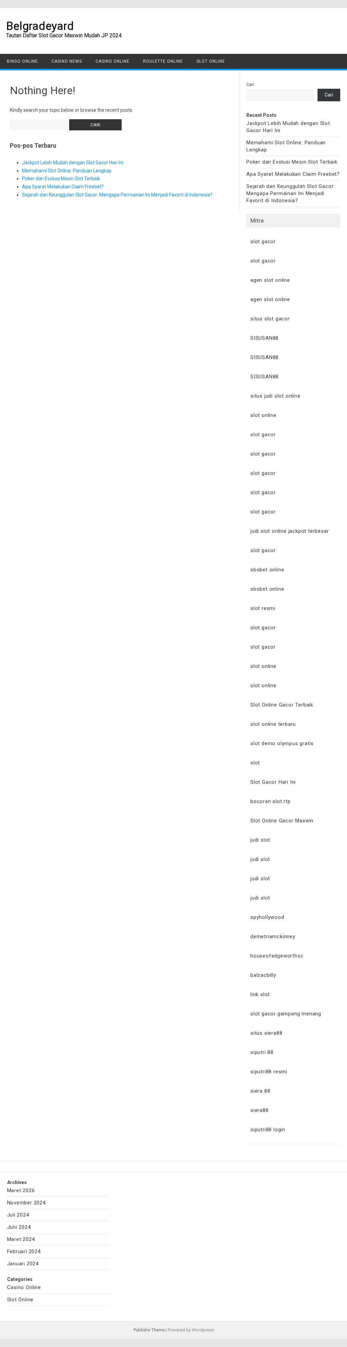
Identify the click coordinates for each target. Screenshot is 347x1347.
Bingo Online (22, 61)
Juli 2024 (18, 1215)
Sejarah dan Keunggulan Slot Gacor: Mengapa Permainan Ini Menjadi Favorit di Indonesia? (117, 194)
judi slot (260, 840)
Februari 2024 (24, 1251)
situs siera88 (266, 1033)
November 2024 (26, 1203)
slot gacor (263, 241)
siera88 (259, 1110)
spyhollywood (267, 917)
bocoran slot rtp (270, 801)
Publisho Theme (149, 1329)
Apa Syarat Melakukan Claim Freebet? (63, 186)
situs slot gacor (270, 319)
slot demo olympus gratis (282, 743)
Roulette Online (163, 61)
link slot (260, 994)
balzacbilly (263, 975)
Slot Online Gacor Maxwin (281, 821)
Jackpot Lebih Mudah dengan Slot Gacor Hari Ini (72, 162)
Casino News (67, 61)
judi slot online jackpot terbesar (289, 531)
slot (255, 763)
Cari (250, 84)
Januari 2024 (23, 1264)
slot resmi (262, 608)
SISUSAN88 (264, 338)
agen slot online (270, 280)
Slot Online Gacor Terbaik (281, 705)
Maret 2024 (21, 1239)
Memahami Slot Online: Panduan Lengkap (66, 170)
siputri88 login (267, 1130)
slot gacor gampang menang (285, 1014)
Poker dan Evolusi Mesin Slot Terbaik (61, 178)
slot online (263, 415)
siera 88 (260, 1091)
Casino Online (112, 61)
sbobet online (267, 570)
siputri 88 (261, 1052)
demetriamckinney (272, 936)
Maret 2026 (21, 1190)
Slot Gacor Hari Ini (273, 782)
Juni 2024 (19, 1227)
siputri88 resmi (268, 1072)
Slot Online (211, 61)
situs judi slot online (275, 396)
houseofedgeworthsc (276, 956)
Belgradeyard (40, 26)
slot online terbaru (273, 724)
